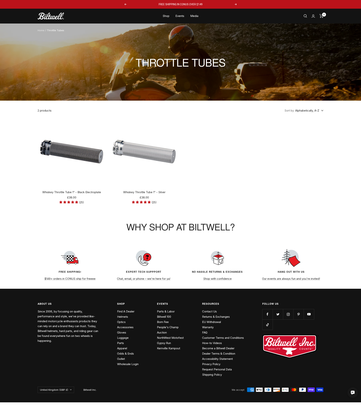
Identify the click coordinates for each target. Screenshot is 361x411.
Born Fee (163, 322)
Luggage (123, 338)
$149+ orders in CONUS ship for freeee (70, 278)
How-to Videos (212, 343)
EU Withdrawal (211, 322)
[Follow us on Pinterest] (298, 314)
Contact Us (209, 311)
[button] (71, 202)
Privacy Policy (211, 364)
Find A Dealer (125, 311)
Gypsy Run (164, 343)
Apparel (122, 348)
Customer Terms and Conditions (223, 338)
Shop (166, 16)
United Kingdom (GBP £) (54, 389)
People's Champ (168, 327)
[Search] (305, 16)
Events (179, 16)
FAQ (204, 332)
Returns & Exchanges (216, 316)
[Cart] (321, 16)
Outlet (121, 359)
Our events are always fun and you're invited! (291, 278)
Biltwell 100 (164, 316)
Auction (162, 332)
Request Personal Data (217, 369)
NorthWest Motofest (170, 338)
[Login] (313, 16)
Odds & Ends (125, 353)
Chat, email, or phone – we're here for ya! (143, 278)
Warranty (208, 327)
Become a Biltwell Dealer (218, 348)
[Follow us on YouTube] (309, 314)
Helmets (122, 316)
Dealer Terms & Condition (218, 353)
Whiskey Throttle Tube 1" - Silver (144, 192)
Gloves (121, 332)
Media (194, 16)
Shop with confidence (217, 278)
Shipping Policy (212, 374)
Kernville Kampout (168, 348)
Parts (120, 343)
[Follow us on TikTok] (267, 324)
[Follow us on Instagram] (288, 314)
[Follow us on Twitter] (278, 314)
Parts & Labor (166, 311)
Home (41, 30)
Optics (121, 322)
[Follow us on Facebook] (267, 314)
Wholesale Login (128, 364)
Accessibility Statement (217, 359)
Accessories (125, 327)
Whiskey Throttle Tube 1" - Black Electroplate (71, 192)
